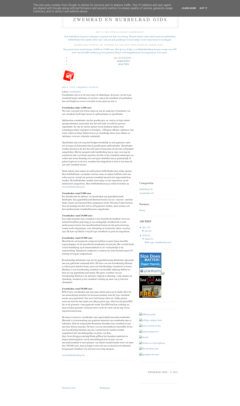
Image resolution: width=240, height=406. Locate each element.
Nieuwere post (69, 387)
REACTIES (123, 64)
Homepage (105, 387)
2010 (144, 235)
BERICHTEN (123, 61)
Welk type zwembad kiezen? (80, 87)
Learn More (188, 8)
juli (146, 230)
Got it (203, 8)
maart (147, 238)
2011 (144, 227)
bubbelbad (144, 189)
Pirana (142, 210)
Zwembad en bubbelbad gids (120, 19)
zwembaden (75, 91)
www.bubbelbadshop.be (73, 186)
